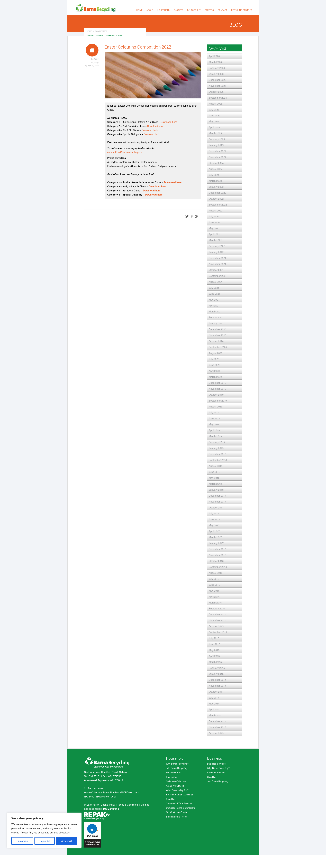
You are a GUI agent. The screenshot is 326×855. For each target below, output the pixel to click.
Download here (169, 122)
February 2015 (217, 668)
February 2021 (217, 317)
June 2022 (214, 222)
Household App (173, 772)
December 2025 (217, 79)
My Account (194, 10)
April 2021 (214, 305)
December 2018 (217, 454)
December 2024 (217, 151)
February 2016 (217, 608)
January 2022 (216, 252)
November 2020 (217, 335)
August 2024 (215, 169)
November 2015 (217, 620)
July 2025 (214, 109)
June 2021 (214, 293)
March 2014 (215, 715)
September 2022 (218, 204)
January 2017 (216, 543)
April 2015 (214, 656)
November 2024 (217, 157)
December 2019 (217, 382)
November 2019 (217, 388)
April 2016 (214, 596)
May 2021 (214, 299)
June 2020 (214, 365)
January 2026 (216, 74)
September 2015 (218, 632)
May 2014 (214, 703)
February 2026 (217, 68)
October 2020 (216, 341)
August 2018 (215, 466)
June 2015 (214, 644)
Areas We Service (175, 785)
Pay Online (171, 776)
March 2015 (215, 662)
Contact (222, 10)
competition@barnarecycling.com (125, 152)
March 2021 (215, 311)
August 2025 (215, 103)
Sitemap (144, 804)
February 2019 (217, 442)
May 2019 (214, 424)
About (150, 10)
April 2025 (214, 127)
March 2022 (215, 240)
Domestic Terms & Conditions (180, 807)
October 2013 (216, 733)
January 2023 (216, 186)
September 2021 (218, 275)
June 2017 (214, 519)
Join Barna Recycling (176, 768)
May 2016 (214, 590)
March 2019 (215, 436)
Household (163, 10)
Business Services (216, 763)
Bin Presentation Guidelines (179, 794)
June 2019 (214, 418)
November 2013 (217, 727)
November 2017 (217, 501)
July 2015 (214, 638)
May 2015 (214, 650)
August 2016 (215, 572)
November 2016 (217, 555)
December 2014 (217, 679)
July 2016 (214, 578)
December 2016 (217, 549)
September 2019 (218, 400)
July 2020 (214, 359)
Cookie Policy (108, 804)
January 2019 (216, 448)
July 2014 (214, 697)
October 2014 (216, 691)
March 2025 (215, 133)
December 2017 (217, 495)
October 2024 (216, 163)
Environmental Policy (176, 816)
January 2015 (216, 673)
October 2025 (216, 91)
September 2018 (218, 460)
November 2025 (217, 85)
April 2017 (214, 531)
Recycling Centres (241, 10)
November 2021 (217, 264)
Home (139, 10)
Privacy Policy (91, 804)
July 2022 (214, 216)
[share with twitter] (187, 216)
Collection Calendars (176, 781)
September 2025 (218, 97)
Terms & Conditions (127, 804)
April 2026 (214, 56)
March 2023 (215, 180)
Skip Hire (170, 799)
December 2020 (217, 329)
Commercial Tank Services (179, 803)
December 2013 (217, 721)
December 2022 (217, 192)
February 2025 (217, 139)
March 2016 (215, 602)
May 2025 (214, 121)
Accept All (66, 841)
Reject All (45, 841)
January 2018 (216, 489)
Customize (22, 841)
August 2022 (215, 210)
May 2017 (214, 525)
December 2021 (217, 258)
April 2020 (214, 371)
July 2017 (214, 513)
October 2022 (216, 198)
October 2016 (216, 561)
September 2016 (218, 567)
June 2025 (214, 115)
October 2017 (216, 507)
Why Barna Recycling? (177, 763)
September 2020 (218, 347)
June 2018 (214, 471)
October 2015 (216, 626)
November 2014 (217, 685)
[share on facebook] (192, 216)
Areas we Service (215, 772)
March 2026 (215, 62)
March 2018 (215, 483)
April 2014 (214, 709)
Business (178, 10)
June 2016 (214, 584)
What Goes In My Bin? (177, 790)
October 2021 (216, 270)
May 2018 (214, 477)
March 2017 (215, 537)
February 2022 (217, 246)
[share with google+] (196, 216)
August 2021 (215, 281)
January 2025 (216, 145)
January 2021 (216, 323)
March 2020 (215, 376)
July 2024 (214, 174)
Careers (209, 10)
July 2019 (214, 412)
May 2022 (214, 228)
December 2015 (217, 614)
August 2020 (215, 353)
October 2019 (216, 394)
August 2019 (215, 406)
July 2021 (214, 287)
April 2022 (214, 234)
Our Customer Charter (177, 812)
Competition (101, 31)
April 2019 (214, 430)
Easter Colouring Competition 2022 (138, 47)
